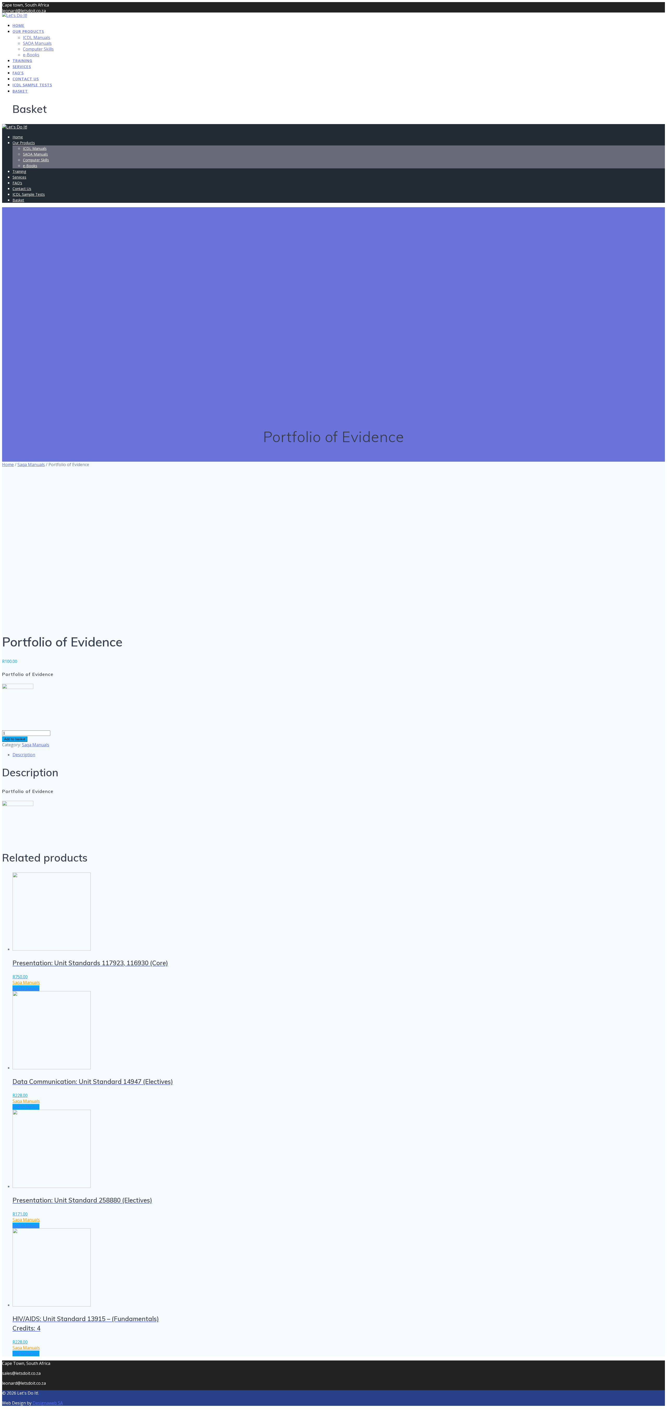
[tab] (339, 755)
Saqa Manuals (31, 464)
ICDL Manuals (36, 37)
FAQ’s (18, 72)
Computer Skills (38, 49)
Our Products (28, 31)
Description (24, 755)
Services (22, 66)
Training (22, 60)
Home (18, 25)
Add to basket (14, 739)
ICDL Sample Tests (32, 84)
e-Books (31, 55)
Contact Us (26, 78)
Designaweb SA (48, 1403)
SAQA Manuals (37, 43)
